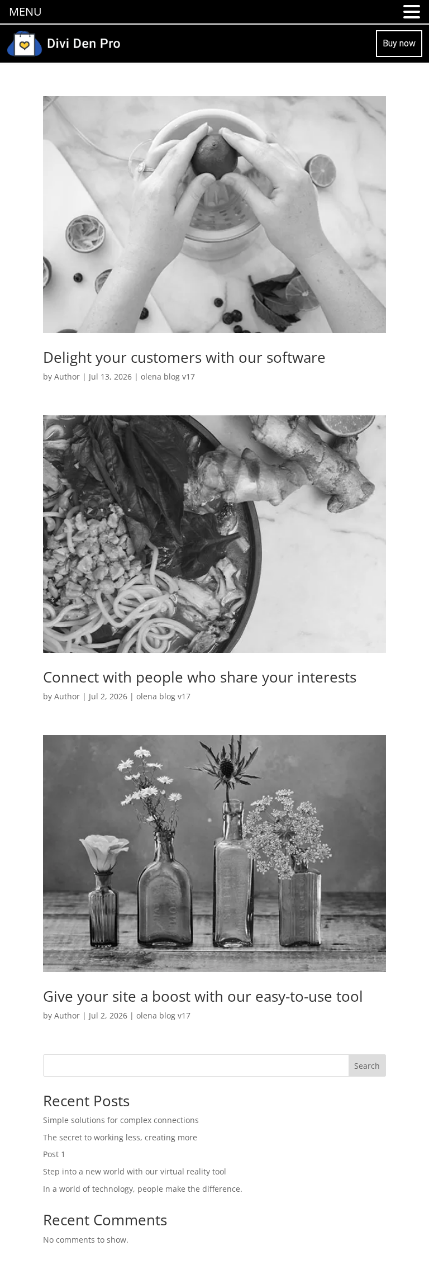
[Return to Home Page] (64, 42)
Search (367, 1065)
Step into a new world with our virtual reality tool (134, 1171)
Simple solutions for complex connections (121, 1120)
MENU (25, 11)
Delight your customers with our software (184, 357)
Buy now (399, 43)
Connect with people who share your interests (199, 677)
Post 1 (54, 1154)
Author (67, 376)
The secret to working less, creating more (120, 1137)
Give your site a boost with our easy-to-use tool (203, 996)
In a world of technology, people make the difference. (142, 1188)
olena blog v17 (168, 376)
